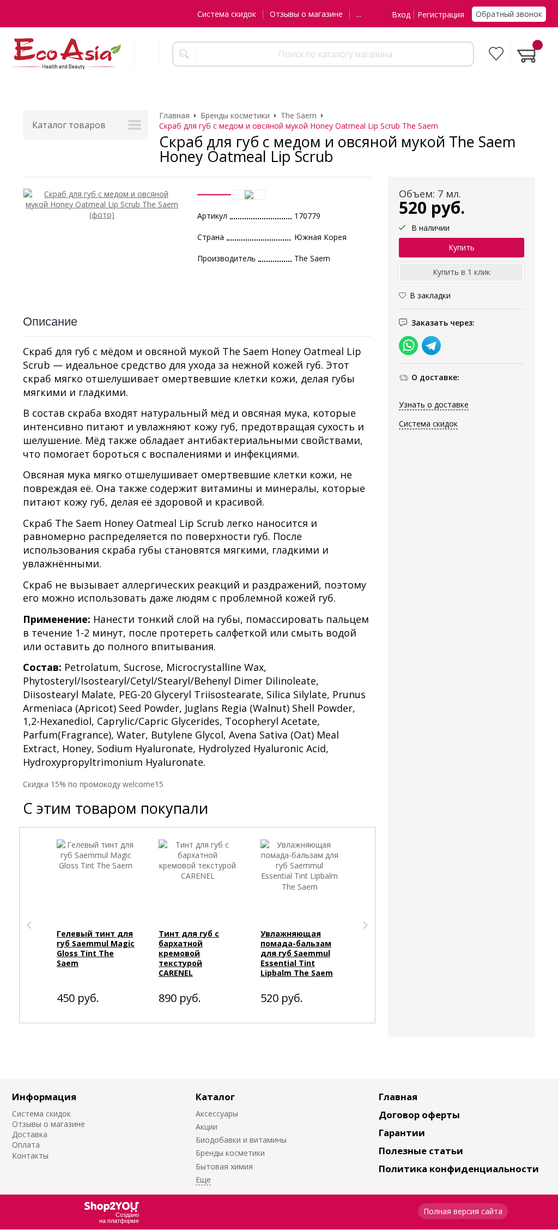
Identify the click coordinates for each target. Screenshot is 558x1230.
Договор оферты (419, 1114)
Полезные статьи (421, 1150)
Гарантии (402, 1132)
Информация (44, 1096)
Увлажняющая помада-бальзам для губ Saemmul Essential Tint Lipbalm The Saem (296, 953)
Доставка (29, 1134)
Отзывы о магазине (306, 14)
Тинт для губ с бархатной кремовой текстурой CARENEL (189, 953)
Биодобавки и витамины (241, 1140)
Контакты (30, 1155)
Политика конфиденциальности (459, 1168)
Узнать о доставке (434, 404)
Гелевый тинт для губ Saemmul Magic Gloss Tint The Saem (96, 948)
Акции (206, 1126)
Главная (398, 1096)
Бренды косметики (230, 1153)
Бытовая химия (224, 1166)
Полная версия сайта (462, 1211)
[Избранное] (496, 54)
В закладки (430, 295)
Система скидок (226, 14)
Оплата (26, 1144)
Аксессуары (217, 1113)
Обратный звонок (509, 14)
